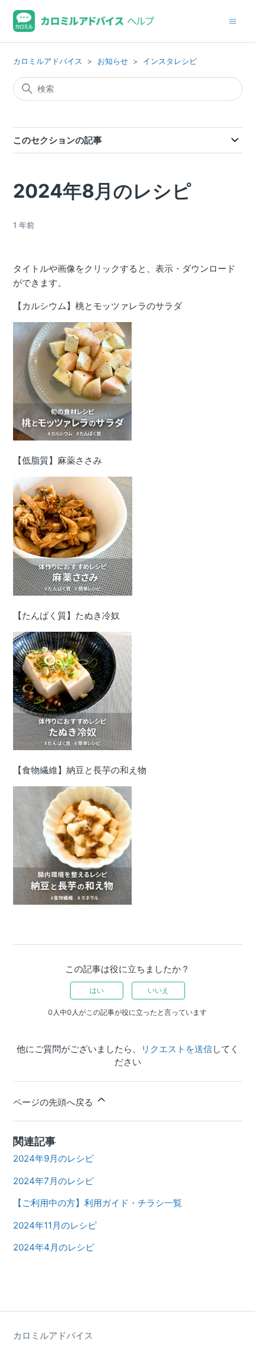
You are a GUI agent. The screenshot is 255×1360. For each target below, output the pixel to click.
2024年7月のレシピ (53, 1181)
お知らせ (112, 61)
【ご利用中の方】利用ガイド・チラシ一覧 (97, 1202)
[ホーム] (84, 21)
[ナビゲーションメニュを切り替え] (233, 20)
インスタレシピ (170, 61)
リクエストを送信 (176, 1048)
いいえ (158, 990)
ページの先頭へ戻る (54, 1102)
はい (97, 990)
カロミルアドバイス (47, 61)
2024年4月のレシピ (53, 1247)
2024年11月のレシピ (55, 1225)
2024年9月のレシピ (53, 1158)
